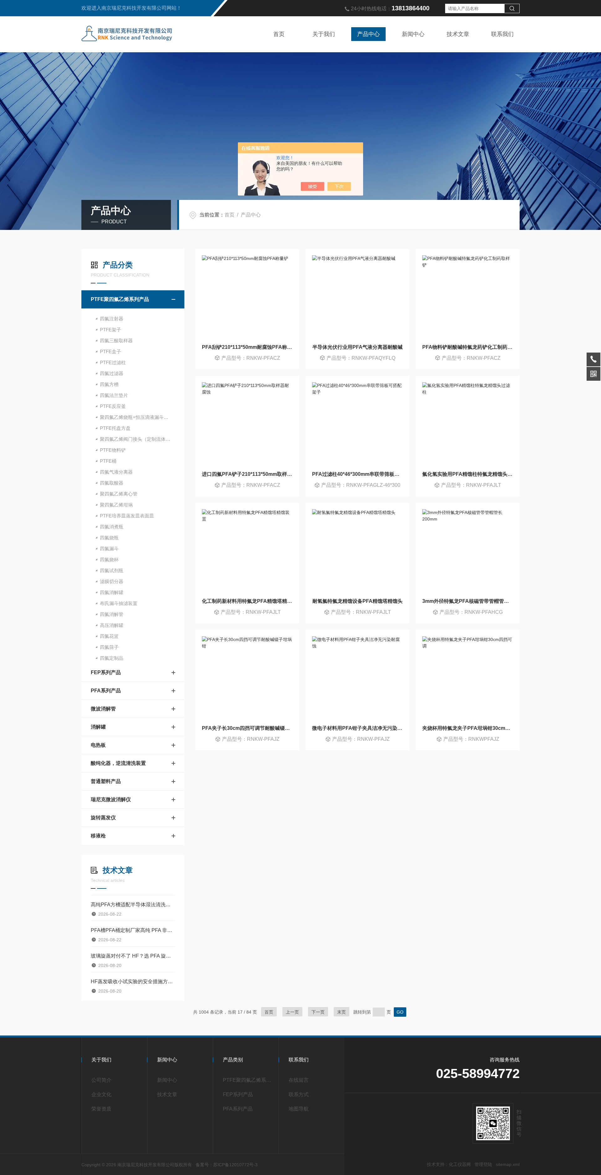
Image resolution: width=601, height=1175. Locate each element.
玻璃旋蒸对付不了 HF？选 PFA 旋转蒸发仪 (133, 956)
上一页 (292, 1012)
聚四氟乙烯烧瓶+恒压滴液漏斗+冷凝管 (140, 417)
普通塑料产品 (106, 781)
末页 (341, 1012)
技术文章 (458, 34)
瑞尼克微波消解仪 (111, 799)
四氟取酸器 (111, 483)
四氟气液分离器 (116, 472)
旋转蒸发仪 (103, 817)
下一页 (318, 1012)
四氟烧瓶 (109, 537)
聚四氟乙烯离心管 (118, 493)
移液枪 (98, 835)
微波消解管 (103, 708)
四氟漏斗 (109, 548)
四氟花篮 (109, 636)
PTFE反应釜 (113, 406)
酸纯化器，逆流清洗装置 (118, 763)
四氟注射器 (111, 318)
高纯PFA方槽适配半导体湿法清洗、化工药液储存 (133, 904)
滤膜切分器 (111, 581)
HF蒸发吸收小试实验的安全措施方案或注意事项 (133, 981)
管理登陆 (483, 1164)
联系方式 (299, 1094)
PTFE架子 (110, 329)
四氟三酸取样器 (116, 340)
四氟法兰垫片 (114, 395)
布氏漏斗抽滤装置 (118, 603)
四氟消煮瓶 (111, 526)
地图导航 (299, 1108)
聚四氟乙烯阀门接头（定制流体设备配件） (142, 439)
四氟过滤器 (111, 373)
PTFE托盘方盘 (115, 428)
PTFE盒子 (110, 351)
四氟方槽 (109, 384)
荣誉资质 (101, 1108)
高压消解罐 (111, 625)
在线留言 (299, 1080)
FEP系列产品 (106, 672)
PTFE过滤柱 (113, 362)
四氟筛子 (109, 647)
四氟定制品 (111, 658)
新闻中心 (413, 34)
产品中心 (368, 34)
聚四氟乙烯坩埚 (116, 504)
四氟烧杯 (109, 559)
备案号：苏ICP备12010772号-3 (227, 1164)
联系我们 (502, 34)
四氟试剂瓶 (111, 570)
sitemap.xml (508, 1164)
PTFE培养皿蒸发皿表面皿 (127, 515)
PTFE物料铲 (113, 450)
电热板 (98, 745)
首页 (279, 34)
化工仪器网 (460, 1164)
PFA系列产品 (106, 690)
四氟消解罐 (111, 592)
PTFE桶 (108, 461)
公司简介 (101, 1080)
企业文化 (101, 1094)
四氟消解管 (111, 614)
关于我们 (323, 34)
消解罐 (98, 727)
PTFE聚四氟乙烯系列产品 (120, 299)
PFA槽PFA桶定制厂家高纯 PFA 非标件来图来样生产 (133, 930)
